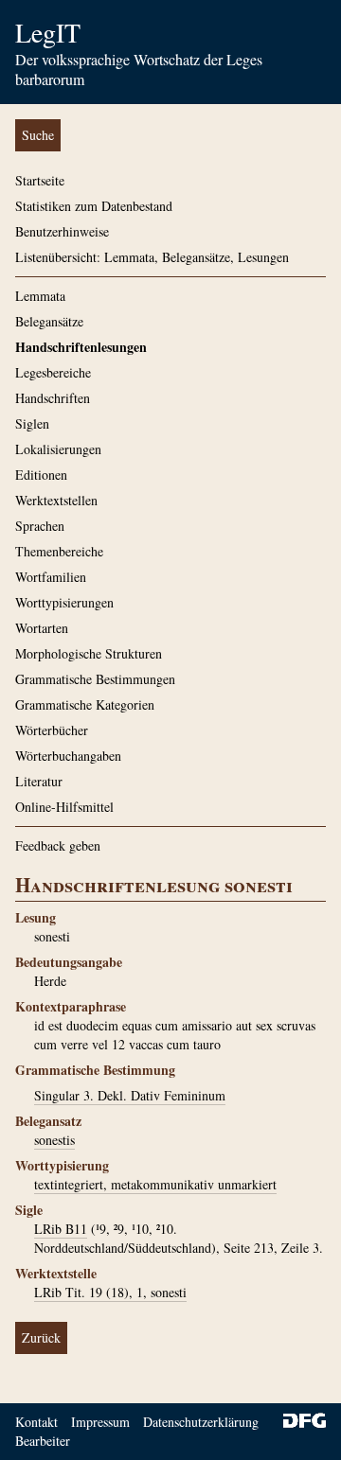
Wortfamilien (50, 577)
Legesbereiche (53, 372)
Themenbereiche (59, 551)
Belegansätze (49, 321)
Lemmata (40, 296)
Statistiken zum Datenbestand (93, 206)
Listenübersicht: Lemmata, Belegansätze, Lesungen (152, 257)
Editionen (41, 475)
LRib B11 (60, 1229)
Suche (38, 135)
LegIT (48, 32)
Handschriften (52, 398)
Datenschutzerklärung (201, 1422)
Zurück (41, 1337)
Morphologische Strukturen (88, 653)
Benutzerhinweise (62, 231)
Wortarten (41, 628)
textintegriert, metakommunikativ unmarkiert (155, 1184)
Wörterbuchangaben (68, 756)
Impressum (100, 1422)
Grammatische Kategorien (84, 704)
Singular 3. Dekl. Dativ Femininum (129, 1095)
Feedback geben (57, 845)
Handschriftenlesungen (81, 347)
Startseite (39, 180)
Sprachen (39, 526)
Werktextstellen (56, 500)
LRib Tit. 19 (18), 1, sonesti (110, 1292)
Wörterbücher (51, 730)
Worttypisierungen (64, 602)
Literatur (39, 781)
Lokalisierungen (58, 449)
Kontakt (36, 1422)
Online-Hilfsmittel (64, 807)
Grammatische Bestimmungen (95, 679)
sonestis (54, 1140)
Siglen (32, 423)
